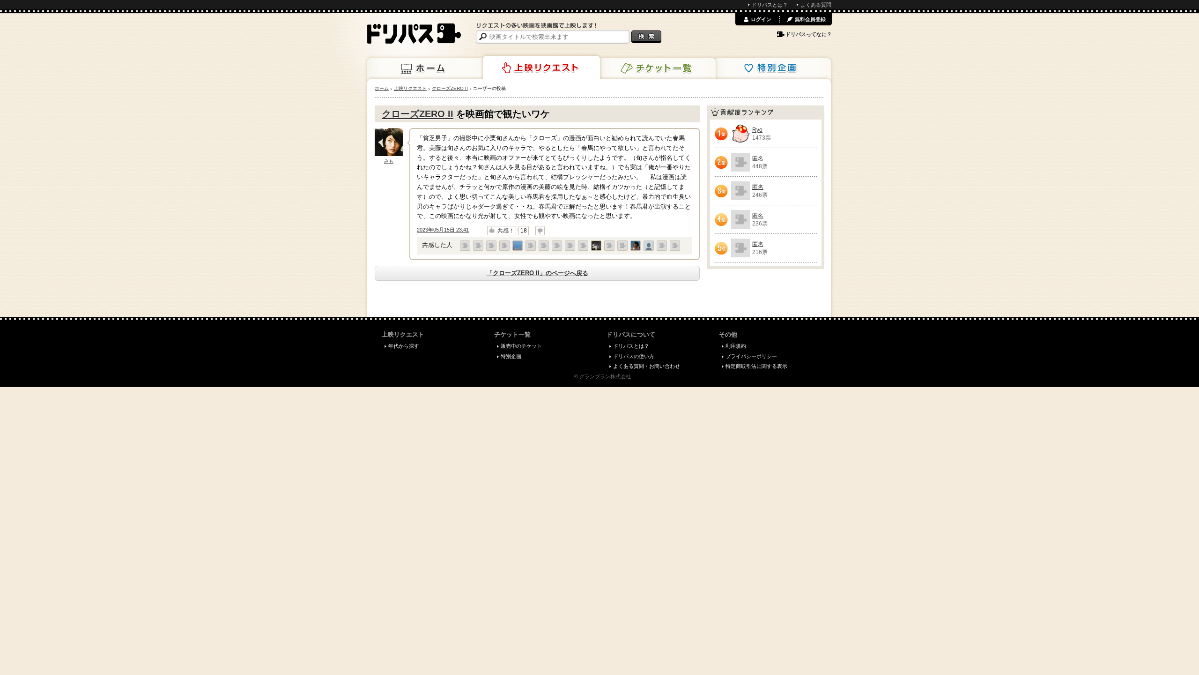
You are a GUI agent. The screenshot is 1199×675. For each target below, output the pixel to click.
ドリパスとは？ (770, 5)
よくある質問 (815, 5)
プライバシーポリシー (751, 356)
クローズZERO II (417, 114)
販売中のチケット (521, 346)
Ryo (757, 130)
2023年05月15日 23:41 (443, 229)
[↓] (540, 230)
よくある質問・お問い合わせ (646, 366)
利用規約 (735, 346)
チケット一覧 (657, 68)
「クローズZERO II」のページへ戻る (537, 273)
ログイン (761, 19)
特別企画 (772, 68)
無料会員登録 (810, 19)
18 (523, 230)
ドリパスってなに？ (808, 34)
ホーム (425, 68)
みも (388, 161)
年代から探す (403, 346)
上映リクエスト (541, 67)
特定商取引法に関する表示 (756, 366)
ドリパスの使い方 (633, 356)
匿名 (757, 158)
